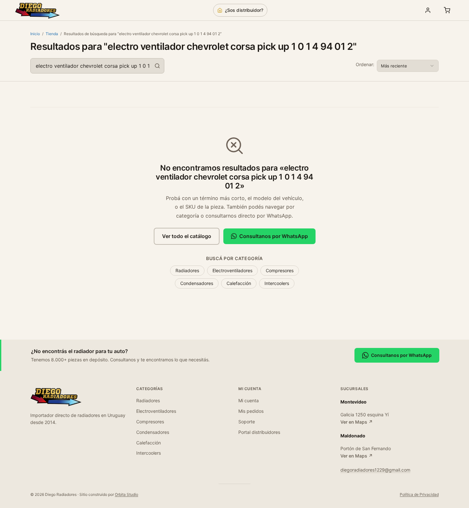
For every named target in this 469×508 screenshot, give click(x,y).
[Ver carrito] (447, 10)
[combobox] (97, 65)
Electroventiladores (232, 270)
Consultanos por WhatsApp (273, 236)
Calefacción (239, 283)
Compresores (280, 270)
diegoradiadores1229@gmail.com (375, 470)
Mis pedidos (251, 411)
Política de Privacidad (419, 494)
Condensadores (196, 283)
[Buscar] (157, 65)
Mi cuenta (248, 400)
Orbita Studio (126, 494)
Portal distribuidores (259, 432)
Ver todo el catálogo (186, 236)
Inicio (35, 33)
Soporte (246, 421)
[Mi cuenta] (428, 10)
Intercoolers (276, 283)
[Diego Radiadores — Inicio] (37, 10)
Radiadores (187, 270)
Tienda (52, 33)
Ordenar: (365, 64)
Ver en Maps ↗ (356, 422)
